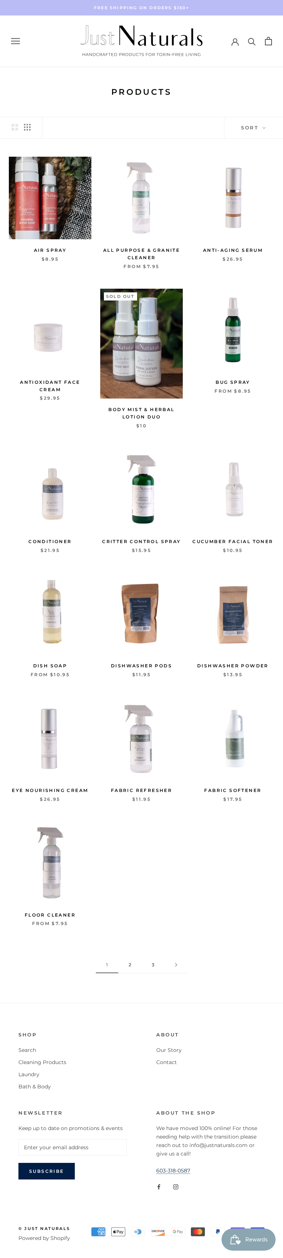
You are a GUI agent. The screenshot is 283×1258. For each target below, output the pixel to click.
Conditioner (49, 541)
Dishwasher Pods (141, 665)
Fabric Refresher (141, 790)
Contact (166, 1062)
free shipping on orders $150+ (141, 7)
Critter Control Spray (141, 541)
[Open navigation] (15, 41)
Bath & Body (34, 1086)
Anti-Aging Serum (233, 250)
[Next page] (176, 965)
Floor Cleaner (50, 915)
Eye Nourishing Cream (50, 790)
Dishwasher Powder (233, 665)
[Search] (252, 41)
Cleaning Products (42, 1062)
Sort (251, 128)
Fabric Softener (232, 790)
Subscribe (46, 1171)
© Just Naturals (44, 1228)
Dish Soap (50, 665)
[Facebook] (158, 1186)
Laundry (28, 1074)
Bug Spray (233, 382)
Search (27, 1050)
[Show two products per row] (14, 127)
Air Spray (50, 250)
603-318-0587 (173, 1170)
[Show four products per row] (27, 127)
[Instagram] (175, 1186)
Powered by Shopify (44, 1238)
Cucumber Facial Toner (232, 541)
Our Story (169, 1050)
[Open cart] (268, 41)
